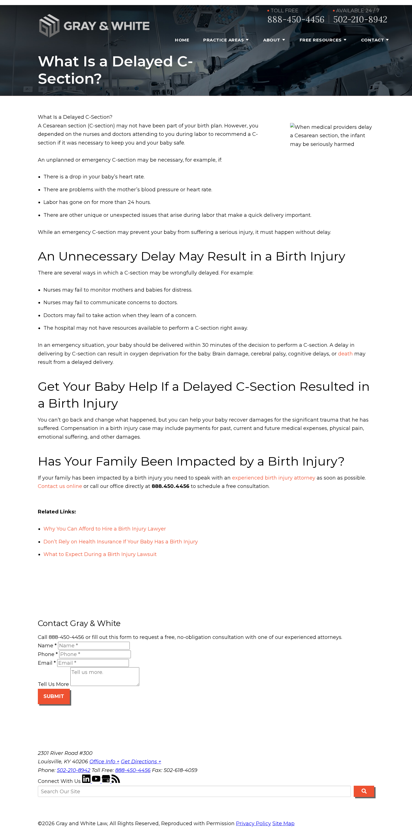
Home (182, 40)
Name (47, 646)
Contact (372, 40)
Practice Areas (223, 40)
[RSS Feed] (116, 781)
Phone (48, 654)
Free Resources (321, 40)
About (271, 40)
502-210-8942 (360, 19)
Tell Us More (53, 684)
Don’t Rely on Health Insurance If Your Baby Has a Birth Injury (120, 542)
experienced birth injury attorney (273, 478)
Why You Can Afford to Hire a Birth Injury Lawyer (104, 529)
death (345, 354)
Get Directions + (141, 762)
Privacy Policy (253, 823)
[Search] (364, 791)
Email (47, 663)
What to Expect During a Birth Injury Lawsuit (100, 554)
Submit (53, 696)
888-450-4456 (296, 19)
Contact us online (60, 486)
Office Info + (104, 762)
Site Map (283, 823)
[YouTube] (97, 781)
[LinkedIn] (87, 781)
